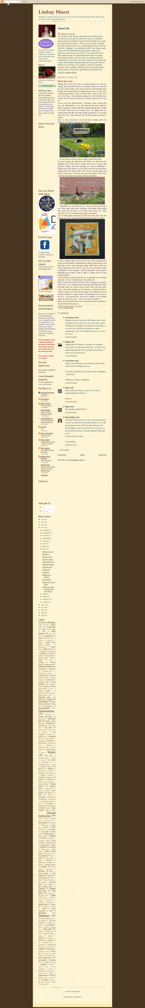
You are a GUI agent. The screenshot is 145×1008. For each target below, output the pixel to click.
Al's (43, 627)
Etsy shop (44, 102)
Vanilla (40, 900)
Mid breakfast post (48, 562)
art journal (49, 925)
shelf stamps (42, 973)
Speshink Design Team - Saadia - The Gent (48, 443)
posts (40, 966)
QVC (54, 826)
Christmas (41, 662)
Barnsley (41, 640)
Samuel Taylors (51, 842)
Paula (47, 808)
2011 (43, 607)
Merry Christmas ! (46, 460)
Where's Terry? (43, 904)
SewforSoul (45, 399)
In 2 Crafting (52, 760)
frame (42, 947)
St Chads (49, 862)
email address (42, 944)
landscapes (41, 951)
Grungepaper (42, 743)
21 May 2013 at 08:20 (71, 383)
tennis (51, 979)
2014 (43, 525)
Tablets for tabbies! (48, 564)
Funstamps (52, 736)
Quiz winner (44, 831)
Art (50, 633)
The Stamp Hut (45, 886)
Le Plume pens (51, 773)
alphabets (50, 922)
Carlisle (41, 655)
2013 (43, 527)
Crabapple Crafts (43, 675)
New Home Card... (46, 405)
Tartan (51, 880)
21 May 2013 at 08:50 (71, 401)
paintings (44, 964)
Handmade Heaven (44, 747)
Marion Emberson (43, 784)
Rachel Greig (45, 465)
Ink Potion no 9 (47, 762)
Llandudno (42, 777)
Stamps (44, 866)
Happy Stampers (51, 749)
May (44, 549)
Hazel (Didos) (70, 417)
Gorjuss (50, 740)
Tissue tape (50, 893)
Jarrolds (43, 766)
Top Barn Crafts (43, 895)
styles (45, 977)
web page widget (67, 996)
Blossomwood (42, 647)
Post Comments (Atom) (76, 460)
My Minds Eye (50, 792)
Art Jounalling (47, 636)
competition (50, 938)
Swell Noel (50, 875)
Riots (48, 840)
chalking (50, 936)
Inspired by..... (45, 394)
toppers (48, 982)
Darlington (41, 699)
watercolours (43, 984)
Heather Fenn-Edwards (46, 457)
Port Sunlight (46, 580)
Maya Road (49, 788)
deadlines (50, 940)
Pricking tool (44, 825)
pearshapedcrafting (47, 392)
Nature (50, 795)
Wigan (54, 906)
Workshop (42, 913)
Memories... (46, 554)
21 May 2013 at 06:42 (71, 356)
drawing (46, 942)
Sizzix (40, 858)
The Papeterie (49, 884)
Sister (52, 855)
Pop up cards (49, 820)
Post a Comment (64, 450)
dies (40, 942)
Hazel (42, 752)
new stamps (42, 960)
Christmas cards (49, 664)
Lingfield (50, 775)
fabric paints (52, 944)
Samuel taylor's (45, 845)
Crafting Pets (50, 679)
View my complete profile (67, 72)
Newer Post (62, 454)
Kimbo (67, 341)
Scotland (43, 847)
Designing (48, 714)
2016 (43, 519)
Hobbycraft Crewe (44, 757)
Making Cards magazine (46, 781)
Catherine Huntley (43, 658)
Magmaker (50, 779)
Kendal (50, 768)
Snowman (41, 862)
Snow (40, 860)
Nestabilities (42, 797)
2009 (43, 613)
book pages (49, 931)
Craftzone (46, 686)
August (45, 541)
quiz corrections (49, 971)
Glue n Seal (42, 741)
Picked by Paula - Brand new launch (46, 413)
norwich (53, 960)
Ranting (44, 838)
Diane (67, 387)
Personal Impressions (47, 814)
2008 (43, 615)
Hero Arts (48, 755)
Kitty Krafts (42, 770)
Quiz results (52, 829)
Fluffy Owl (42, 736)
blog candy (48, 929)
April (45, 594)
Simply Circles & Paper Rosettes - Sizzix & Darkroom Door (48, 469)
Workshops (44, 915)
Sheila (47, 851)
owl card (53, 962)
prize (46, 966)
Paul (42, 808)
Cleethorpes (52, 669)
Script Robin (52, 847)
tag (39, 979)
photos (51, 964)
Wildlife (44, 908)
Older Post (102, 454)
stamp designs (43, 975)
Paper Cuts (42, 806)
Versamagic (50, 900)
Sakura (42, 842)
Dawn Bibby (43, 701)
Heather (52, 751)
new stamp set (49, 955)
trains (54, 982)
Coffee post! (46, 570)
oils (42, 962)
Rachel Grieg (49, 833)
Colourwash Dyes (47, 671)
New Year (44, 799)
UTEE (51, 897)
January (45, 602)
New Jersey (52, 797)
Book (45, 649)
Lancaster (41, 773)
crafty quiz (42, 940)
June (44, 546)
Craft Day (46, 677)
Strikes (51, 871)
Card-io (43, 653)
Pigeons (47, 818)
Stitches (41, 871)
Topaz (53, 895)
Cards (52, 653)
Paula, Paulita (45, 410)
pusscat (41, 971)
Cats (52, 658)
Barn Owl (50, 638)
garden (41, 948)
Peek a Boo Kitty (51, 810)
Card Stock (53, 651)
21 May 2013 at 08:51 (71, 412)
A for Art (45, 624)
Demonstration (44, 708)
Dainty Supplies (45, 690)
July (44, 543)
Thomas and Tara (68, 308)
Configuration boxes (45, 673)
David (49, 699)
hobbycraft (51, 949)
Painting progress (47, 552)
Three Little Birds (47, 433)
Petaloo (40, 818)
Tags (40, 880)
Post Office (53, 822)
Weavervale (50, 902)
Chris (50, 660)
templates (45, 979)
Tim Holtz (44, 475)
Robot (54, 840)
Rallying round (47, 557)
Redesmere (41, 840)
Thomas (41, 888)
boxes (45, 933)
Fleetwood (50, 734)
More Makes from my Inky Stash (47, 451)
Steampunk (50, 869)
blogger (41, 931)
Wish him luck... (47, 567)
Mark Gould (45, 440)
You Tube (44, 269)
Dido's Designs (46, 403)
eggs (52, 942)
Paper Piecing (51, 806)
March (45, 596)
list (47, 951)
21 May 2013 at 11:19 (71, 444)
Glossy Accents (49, 738)
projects (50, 969)
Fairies (40, 729)
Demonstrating (48, 706)
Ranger (53, 835)
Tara (46, 880)
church (41, 938)
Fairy (45, 729)
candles (52, 933)
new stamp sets (45, 957)
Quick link (45, 572)
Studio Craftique (43, 873)
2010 (43, 610)
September (46, 538)
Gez (42, 738)
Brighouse (53, 649)
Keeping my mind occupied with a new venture (48, 589)
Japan (54, 764)
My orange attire (47, 559)
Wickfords (46, 906)
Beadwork (50, 640)
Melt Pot (48, 790)
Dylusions (50, 723)
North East (53, 799)
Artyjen (43, 427)
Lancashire (50, 770)
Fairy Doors (52, 729)
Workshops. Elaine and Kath (46, 918)
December (46, 530)
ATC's (53, 624)
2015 (43, 522)
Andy (43, 631)
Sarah (54, 845)
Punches (46, 827)
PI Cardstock (49, 803)
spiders (51, 973)
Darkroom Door (45, 697)
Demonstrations (46, 710)
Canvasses (44, 651)
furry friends (49, 947)
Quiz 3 (44, 829)
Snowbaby (49, 860)
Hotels (54, 757)
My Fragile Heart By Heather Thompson (47, 421)
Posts (43, 507)
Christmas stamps (45, 666)
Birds (48, 642)
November (46, 533)
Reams (51, 838)
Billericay (41, 642)
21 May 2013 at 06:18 (71, 337)
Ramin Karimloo (43, 836)
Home (82, 454)
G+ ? (42, 429)
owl (46, 962)
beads (40, 927)
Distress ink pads (45, 716)
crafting (47, 382)
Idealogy (43, 760)
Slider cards (49, 858)
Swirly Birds (43, 877)
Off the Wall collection (47, 801)
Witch (51, 911)
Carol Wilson (49, 655)
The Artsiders (45, 448)
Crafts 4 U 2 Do (44, 682)
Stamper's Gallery (50, 864)
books (40, 933)
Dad (51, 688)
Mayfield (41, 790)
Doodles (47, 721)
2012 (43, 605)
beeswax (46, 927)
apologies (41, 925)
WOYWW (41, 902)
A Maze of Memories (47, 622)
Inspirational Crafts (44, 764)
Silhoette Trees (49, 853)
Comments (44, 511)
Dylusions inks (43, 725)
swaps (51, 977)
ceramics (41, 936)
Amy (43, 629)
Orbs (40, 803)
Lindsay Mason (54, 11)
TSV (52, 877)
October (45, 535)
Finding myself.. (46, 435)
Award (41, 638)
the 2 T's (41, 982)
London (49, 777)
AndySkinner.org (47, 418)
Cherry (41, 660)
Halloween (49, 745)
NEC (40, 794)
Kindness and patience (46, 576)
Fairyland (44, 732)
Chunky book (42, 669)
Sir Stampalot (43, 855)
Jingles (50, 766)
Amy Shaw (52, 629)
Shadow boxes (45, 849)
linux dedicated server (77, 996)
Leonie (43, 775)
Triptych (44, 897)
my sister (46, 953)
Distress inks (42, 718)
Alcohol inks (51, 627)
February (46, 599)
